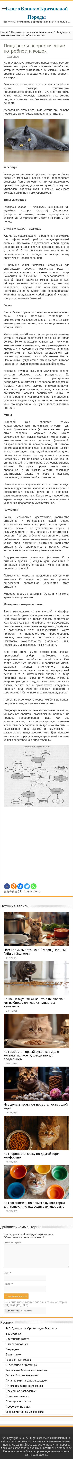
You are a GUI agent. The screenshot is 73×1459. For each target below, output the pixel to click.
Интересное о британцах (21, 1365)
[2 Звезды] (7, 891)
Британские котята (17, 1339)
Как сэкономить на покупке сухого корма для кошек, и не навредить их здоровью (34, 1204)
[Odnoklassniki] (14, 886)
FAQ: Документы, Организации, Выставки (31, 1328)
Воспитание (13, 1354)
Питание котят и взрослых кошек (31, 32)
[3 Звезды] (10, 891)
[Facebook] (7, 886)
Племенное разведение (21, 1391)
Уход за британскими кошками (25, 1411)
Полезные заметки (17, 1396)
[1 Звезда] (5, 891)
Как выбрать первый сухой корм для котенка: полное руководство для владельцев (31, 1055)
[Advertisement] (36, 847)
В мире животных (17, 1344)
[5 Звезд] (16, 891)
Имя (7, 1272)
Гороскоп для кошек (18, 1359)
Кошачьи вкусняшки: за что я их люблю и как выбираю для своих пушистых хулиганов (34, 1002)
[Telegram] (27, 886)
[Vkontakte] (20, 886)
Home (4, 32)
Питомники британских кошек (24, 1385)
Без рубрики (13, 1333)
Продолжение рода (18, 1406)
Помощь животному (18, 1401)
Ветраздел (12, 1349)
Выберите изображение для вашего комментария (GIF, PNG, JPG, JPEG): (35, 1304)
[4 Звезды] (13, 891)
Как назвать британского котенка (26, 1370)
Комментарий (12, 1242)
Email (8, 1284)
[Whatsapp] (33, 886)
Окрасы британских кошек (22, 1375)
